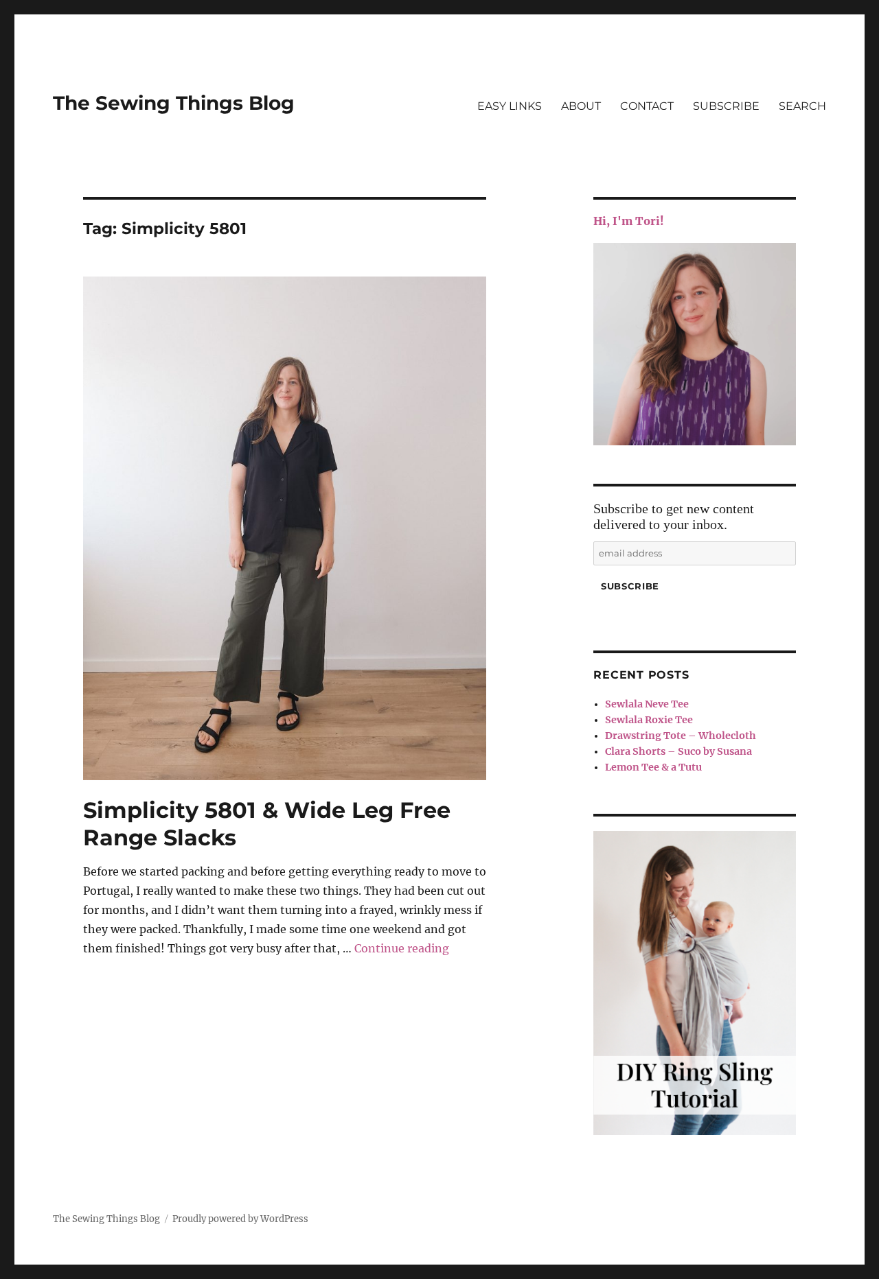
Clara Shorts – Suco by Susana (678, 751)
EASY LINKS (509, 106)
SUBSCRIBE (726, 106)
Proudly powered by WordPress (240, 1219)
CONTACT (647, 106)
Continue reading (401, 948)
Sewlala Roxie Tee (649, 720)
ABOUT (581, 106)
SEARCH (802, 106)
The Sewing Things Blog (174, 103)
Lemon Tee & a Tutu (653, 767)
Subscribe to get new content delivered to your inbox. (673, 516)
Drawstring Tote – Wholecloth (680, 735)
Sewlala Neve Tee (647, 704)
